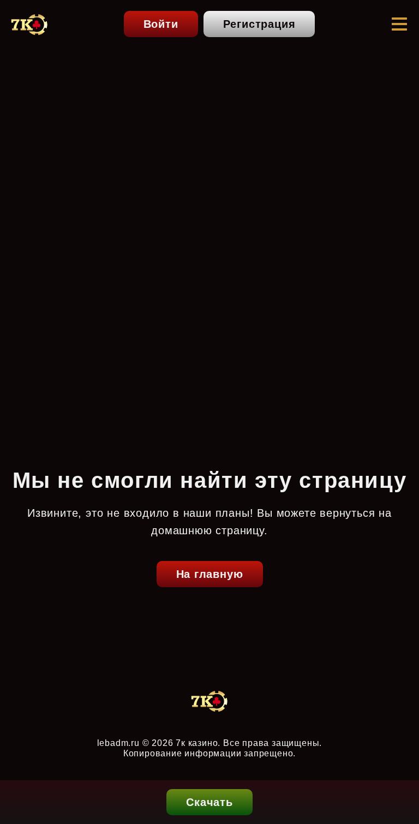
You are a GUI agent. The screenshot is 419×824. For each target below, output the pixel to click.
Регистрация (259, 24)
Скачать (209, 802)
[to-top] (400, 759)
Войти (160, 24)
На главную (209, 574)
